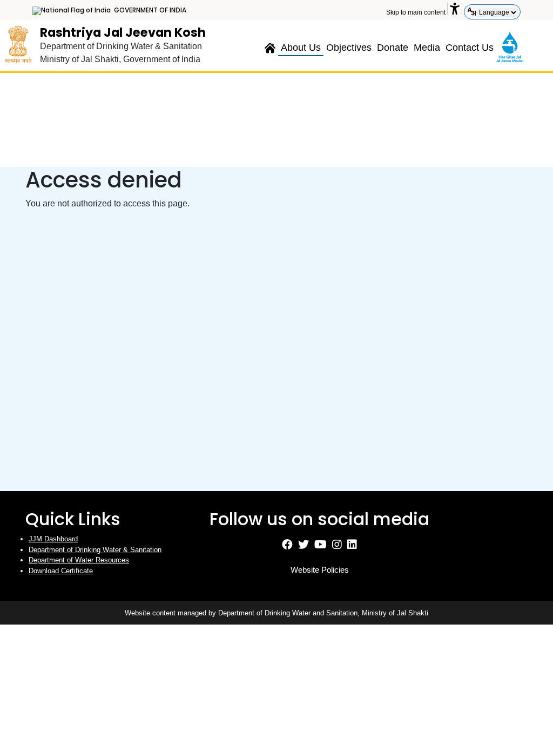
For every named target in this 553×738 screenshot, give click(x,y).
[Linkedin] (352, 546)
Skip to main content (416, 12)
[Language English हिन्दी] (497, 12)
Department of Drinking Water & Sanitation (95, 550)
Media (427, 47)
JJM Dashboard (53, 539)
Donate (392, 47)
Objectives (349, 47)
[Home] (270, 45)
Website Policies (320, 569)
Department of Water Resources (79, 560)
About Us (301, 47)
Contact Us (470, 47)
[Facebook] (287, 546)
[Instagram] (337, 546)
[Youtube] (320, 546)
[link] (509, 46)
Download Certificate (61, 571)
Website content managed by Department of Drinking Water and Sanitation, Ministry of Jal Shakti (276, 613)
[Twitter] (303, 546)
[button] (454, 9)
